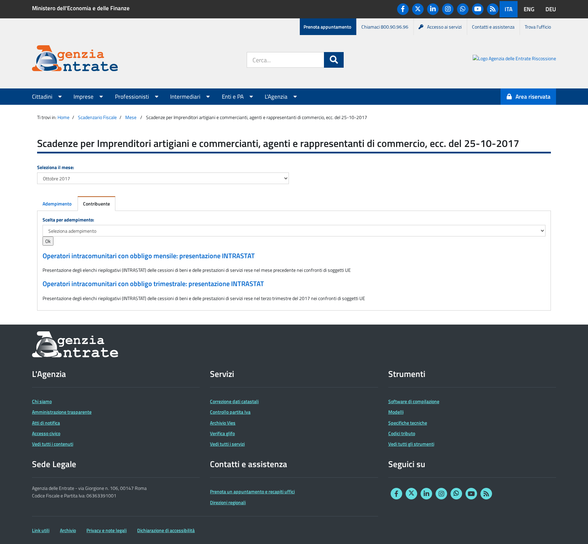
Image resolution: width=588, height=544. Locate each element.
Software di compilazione (413, 401)
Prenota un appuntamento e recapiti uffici (252, 491)
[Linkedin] (433, 9)
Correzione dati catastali (234, 401)
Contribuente (96, 203)
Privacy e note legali (106, 530)
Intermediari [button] (186, 96)
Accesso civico (46, 433)
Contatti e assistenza (493, 26)
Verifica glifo (222, 433)
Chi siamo (42, 401)
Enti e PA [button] (233, 96)
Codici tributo (401, 433)
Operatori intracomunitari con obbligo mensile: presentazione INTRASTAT (149, 256)
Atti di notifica (46, 422)
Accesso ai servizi (444, 26)
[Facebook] (403, 9)
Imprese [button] (84, 96)
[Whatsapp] (463, 9)
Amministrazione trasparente (62, 411)
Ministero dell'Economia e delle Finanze (81, 8)
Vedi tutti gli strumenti (411, 443)
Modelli (396, 411)
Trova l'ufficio (538, 26)
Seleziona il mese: (55, 167)
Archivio (68, 530)
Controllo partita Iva (230, 411)
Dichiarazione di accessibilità (166, 530)
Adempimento (57, 203)
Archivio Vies (222, 422)
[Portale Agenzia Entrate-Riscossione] (514, 59)
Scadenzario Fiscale (97, 117)
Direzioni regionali (228, 502)
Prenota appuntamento (327, 26)
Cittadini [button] (43, 96)
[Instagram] (448, 9)
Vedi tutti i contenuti (52, 443)
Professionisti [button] (132, 96)
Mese (130, 117)
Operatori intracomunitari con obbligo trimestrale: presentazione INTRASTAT (153, 284)
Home (63, 117)
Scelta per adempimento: (68, 219)
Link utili (40, 530)
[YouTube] (478, 9)
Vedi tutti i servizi (227, 443)
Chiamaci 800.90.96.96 (384, 26)
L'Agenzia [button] (277, 96)
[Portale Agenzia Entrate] (75, 59)
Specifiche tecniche (407, 422)
